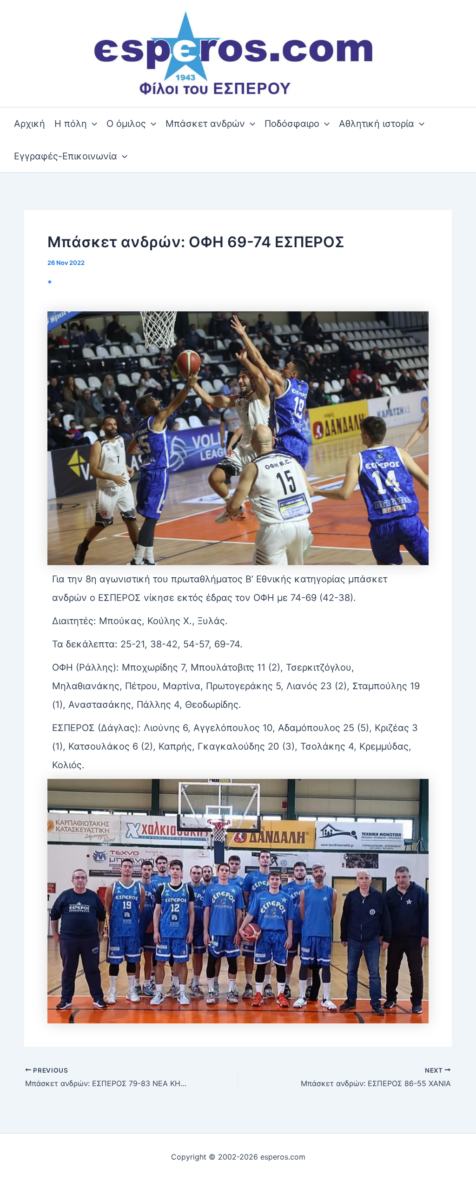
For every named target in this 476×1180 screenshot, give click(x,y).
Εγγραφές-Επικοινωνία (65, 156)
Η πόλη (70, 123)
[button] (92, 124)
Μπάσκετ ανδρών (205, 123)
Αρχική (29, 123)
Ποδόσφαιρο (291, 123)
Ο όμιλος (126, 123)
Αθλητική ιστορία (376, 123)
